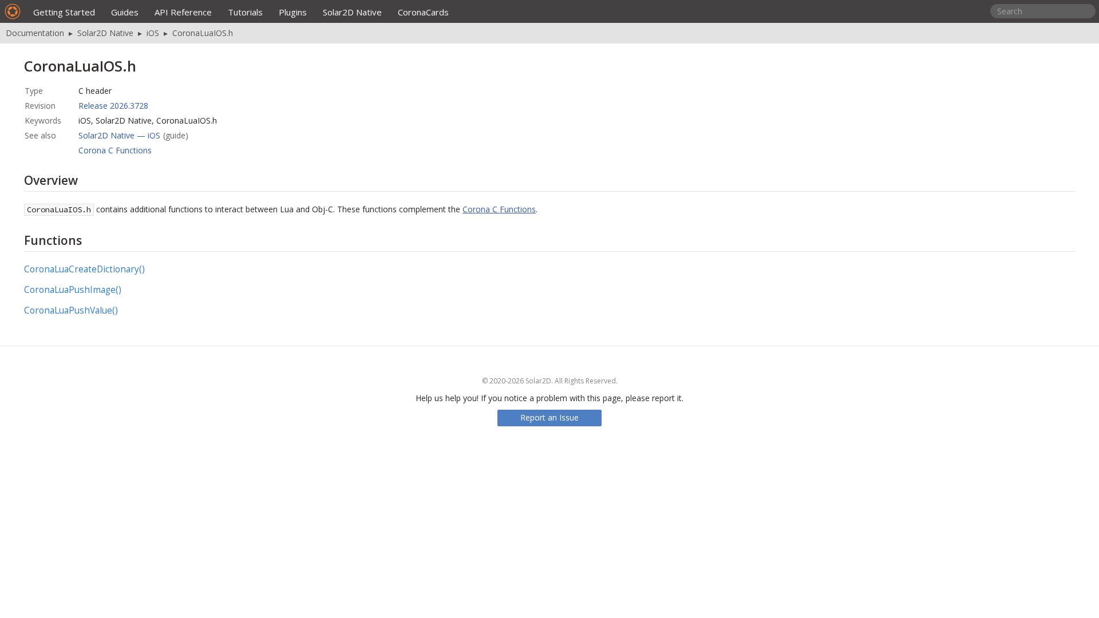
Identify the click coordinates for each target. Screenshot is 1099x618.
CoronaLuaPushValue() (71, 310)
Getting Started (64, 12)
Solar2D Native (352, 12)
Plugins (293, 12)
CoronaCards (423, 12)
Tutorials (245, 12)
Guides (125, 12)
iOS (153, 32)
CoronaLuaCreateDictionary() (84, 269)
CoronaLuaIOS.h (202, 32)
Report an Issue (549, 417)
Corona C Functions (115, 150)
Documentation (35, 32)
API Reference (183, 12)
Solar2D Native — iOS (119, 135)
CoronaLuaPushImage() (72, 290)
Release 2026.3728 (113, 105)
